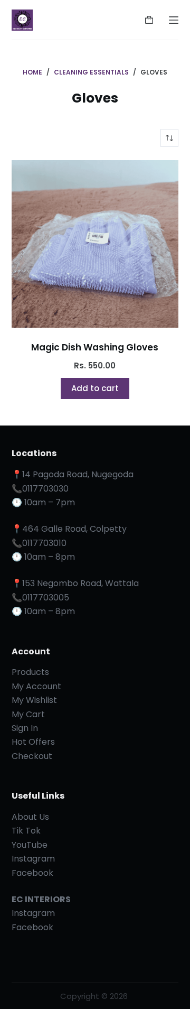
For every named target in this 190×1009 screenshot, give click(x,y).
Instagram (33, 859)
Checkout (32, 756)
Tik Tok (26, 831)
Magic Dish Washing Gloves (94, 347)
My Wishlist (34, 700)
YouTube (30, 845)
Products (30, 672)
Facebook (32, 873)
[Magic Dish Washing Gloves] (95, 244)
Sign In (25, 728)
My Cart (28, 714)
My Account (36, 686)
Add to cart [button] (95, 388)
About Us (30, 817)
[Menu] (173, 20)
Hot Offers (33, 742)
